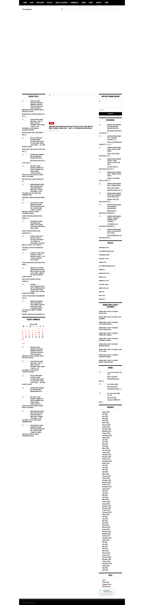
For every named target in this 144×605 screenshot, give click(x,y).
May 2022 (105, 521)
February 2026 (106, 425)
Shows (84, 3)
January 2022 (106, 529)
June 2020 (105, 570)
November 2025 (106, 431)
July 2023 (105, 491)
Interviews (40, 3)
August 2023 (106, 489)
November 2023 (106, 482)
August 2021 (105, 540)
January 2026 (106, 427)
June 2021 (105, 544)
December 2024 (106, 455)
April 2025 (105, 446)
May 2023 (105, 495)
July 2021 (105, 542)
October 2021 (106, 536)
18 (26, 335)
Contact (99, 3)
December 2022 (106, 506)
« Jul (23, 343)
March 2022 (105, 525)
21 (36, 335)
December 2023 (106, 480)
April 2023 (105, 497)
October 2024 (106, 459)
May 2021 (105, 546)
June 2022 (105, 519)
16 (42, 333)
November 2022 (106, 508)
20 (32, 335)
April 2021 (105, 548)
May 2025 (105, 444)
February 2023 (106, 502)
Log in (104, 580)
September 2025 (107, 435)
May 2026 (105, 418)
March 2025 (105, 448)
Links (106, 3)
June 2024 (105, 467)
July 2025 (105, 440)
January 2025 (106, 452)
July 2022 (105, 516)
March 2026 (105, 423)
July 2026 (105, 414)
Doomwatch (74, 3)
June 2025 (105, 442)
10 (22, 333)
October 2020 (106, 561)
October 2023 (106, 484)
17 (22, 335)
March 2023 (105, 499)
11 (25, 333)
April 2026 (105, 420)
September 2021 (107, 538)
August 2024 (106, 463)
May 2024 (105, 469)
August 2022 (106, 514)
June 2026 (105, 416)
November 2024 (106, 457)
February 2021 (106, 553)
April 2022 (105, 523)
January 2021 (106, 555)
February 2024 (106, 476)
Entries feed (105, 582)
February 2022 (106, 527)
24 (23, 337)
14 (36, 333)
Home (25, 3)
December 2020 (106, 557)
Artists (49, 3)
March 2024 (105, 474)
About (91, 3)
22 (39, 335)
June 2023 (105, 493)
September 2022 (107, 512)
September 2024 (107, 461)
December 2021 (106, 531)
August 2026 (106, 412)
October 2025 (106, 433)
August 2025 (106, 437)
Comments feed (106, 584)
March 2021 (105, 551)
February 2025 (106, 450)
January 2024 (106, 478)
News (31, 3)
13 (32, 333)
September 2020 (107, 563)
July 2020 (105, 568)
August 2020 (106, 566)
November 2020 (106, 559)
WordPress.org (106, 586)
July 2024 (105, 465)
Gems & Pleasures (62, 3)
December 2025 (106, 429)
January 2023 (106, 504)
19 (29, 335)
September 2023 (107, 487)
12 (29, 333)
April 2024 (105, 472)
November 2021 (106, 534)
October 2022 (106, 510)
